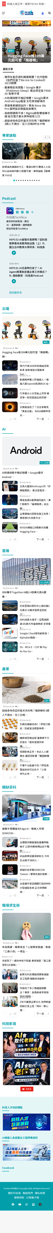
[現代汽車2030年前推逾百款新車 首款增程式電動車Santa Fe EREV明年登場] (10, 365)
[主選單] (3, 14)
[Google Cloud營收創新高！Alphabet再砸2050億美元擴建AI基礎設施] (10, 633)
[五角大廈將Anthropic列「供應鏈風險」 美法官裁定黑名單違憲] (10, 486)
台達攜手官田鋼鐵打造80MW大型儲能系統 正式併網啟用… (35, 888)
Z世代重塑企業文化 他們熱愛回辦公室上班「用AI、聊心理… (35, 1006)
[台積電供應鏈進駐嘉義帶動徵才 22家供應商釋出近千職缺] (10, 842)
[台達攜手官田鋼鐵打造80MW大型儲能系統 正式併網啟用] (10, 883)
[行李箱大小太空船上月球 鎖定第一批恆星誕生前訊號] (10, 393)
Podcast (9, 198)
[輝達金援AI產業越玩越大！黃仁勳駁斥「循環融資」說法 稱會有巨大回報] (10, 500)
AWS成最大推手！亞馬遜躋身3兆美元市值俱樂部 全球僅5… (35, 624)
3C (30, 50)
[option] (26, 160)
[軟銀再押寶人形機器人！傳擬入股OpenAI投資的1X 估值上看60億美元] (10, 379)
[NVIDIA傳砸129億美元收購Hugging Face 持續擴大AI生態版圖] (10, 527)
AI (4, 428)
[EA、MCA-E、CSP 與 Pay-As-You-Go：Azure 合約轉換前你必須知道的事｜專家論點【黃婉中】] (10, 647)
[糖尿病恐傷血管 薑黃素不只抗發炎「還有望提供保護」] (10, 737)
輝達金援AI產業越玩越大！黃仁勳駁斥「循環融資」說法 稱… (35, 504)
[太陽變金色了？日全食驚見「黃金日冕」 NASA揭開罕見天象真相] (10, 407)
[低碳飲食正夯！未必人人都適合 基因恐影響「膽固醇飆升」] (10, 751)
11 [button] (36, 180)
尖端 (5, 308)
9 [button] (32, 180)
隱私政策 (40, 1193)
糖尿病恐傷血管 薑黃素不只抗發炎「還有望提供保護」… (34, 742)
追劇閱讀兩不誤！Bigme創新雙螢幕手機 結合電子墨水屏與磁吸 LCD (27, 114)
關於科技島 (14, 1193)
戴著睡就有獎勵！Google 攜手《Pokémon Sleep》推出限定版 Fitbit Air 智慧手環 (28, 90)
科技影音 (9, 1023)
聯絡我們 (28, 1193)
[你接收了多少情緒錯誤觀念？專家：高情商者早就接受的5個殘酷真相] (10, 988)
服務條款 (19, 1197)
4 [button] (20, 180)
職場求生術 (11, 905)
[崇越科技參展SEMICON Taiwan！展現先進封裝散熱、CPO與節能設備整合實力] (10, 869)
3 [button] (18, 180)
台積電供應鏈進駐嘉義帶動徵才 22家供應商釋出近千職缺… (34, 846)
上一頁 (13, 419)
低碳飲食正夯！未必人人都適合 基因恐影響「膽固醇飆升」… (34, 756)
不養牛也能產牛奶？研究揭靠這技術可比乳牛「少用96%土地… (34, 769)
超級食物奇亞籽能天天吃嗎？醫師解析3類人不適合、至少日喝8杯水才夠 (27, 122)
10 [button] (34, 180)
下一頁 (40, 419)
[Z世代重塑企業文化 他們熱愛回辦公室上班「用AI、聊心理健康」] (10, 1001)
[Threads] (40, 1204)
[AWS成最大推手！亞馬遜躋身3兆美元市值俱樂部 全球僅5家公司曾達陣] (10, 619)
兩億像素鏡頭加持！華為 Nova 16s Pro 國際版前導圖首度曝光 (25, 106)
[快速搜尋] (49, 14)
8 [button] (30, 180)
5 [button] (23, 180)
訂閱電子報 (32, 1197)
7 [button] (27, 180)
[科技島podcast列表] (20, 213)
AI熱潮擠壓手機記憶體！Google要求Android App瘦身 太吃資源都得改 (26, 99)
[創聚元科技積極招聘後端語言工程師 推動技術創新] (10, 974)
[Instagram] (26, 1204)
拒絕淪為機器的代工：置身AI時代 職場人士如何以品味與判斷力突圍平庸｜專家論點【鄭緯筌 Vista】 (26, 171)
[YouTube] (19, 1204)
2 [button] (16, 180)
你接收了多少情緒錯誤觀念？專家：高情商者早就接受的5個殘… (34, 992)
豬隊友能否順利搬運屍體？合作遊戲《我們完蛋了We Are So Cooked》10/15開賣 (26, 80)
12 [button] (39, 180)
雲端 (5, 550)
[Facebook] (13, 1204)
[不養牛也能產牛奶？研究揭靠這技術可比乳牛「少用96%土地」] (10, 765)
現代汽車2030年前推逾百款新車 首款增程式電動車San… (34, 370)
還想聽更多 (15, 292)
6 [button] (25, 180)
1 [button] (14, 180)
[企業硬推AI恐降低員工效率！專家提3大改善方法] (10, 513)
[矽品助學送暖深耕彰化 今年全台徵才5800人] (10, 856)
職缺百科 (9, 786)
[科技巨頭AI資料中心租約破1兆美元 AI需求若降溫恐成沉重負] (10, 605)
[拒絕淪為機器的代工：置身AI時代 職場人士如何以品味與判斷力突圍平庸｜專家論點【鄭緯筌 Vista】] (26, 151)
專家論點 (9, 135)
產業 (5, 668)
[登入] (43, 14)
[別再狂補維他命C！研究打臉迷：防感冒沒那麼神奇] (10, 724)
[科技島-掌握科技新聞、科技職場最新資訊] (27, 13)
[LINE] (33, 1204)
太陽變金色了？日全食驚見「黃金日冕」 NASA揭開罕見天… (35, 411)
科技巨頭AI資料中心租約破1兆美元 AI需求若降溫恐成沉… (35, 610)
